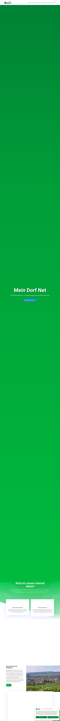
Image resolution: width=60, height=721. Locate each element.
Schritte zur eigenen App (41, 2)
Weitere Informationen (30, 300)
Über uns (52, 2)
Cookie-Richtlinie (42, 719)
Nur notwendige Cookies (53, 717)
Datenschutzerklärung (48, 719)
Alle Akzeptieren (41, 717)
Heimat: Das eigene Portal (42, 607)
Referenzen (34, 2)
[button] (58, 708)
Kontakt (48, 2)
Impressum (52, 719)
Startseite (29, 2)
